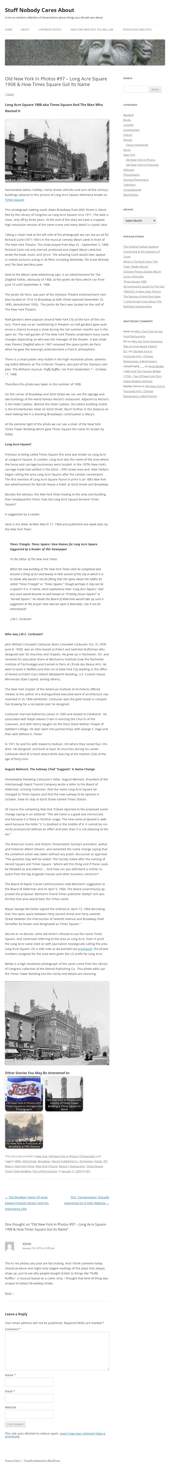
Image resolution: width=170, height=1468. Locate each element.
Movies (127, 140)
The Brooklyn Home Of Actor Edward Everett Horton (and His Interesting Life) (27, 1203)
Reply (8, 1293)
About (25, 29)
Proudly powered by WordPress (42, 1460)
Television (129, 185)
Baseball (128, 115)
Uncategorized (132, 190)
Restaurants (77, 1166)
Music (127, 150)
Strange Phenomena (136, 180)
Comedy (128, 125)
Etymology (86, 1161)
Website (10, 1407)
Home (8, 29)
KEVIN (27, 1244)
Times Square (14, 200)
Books (127, 120)
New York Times (24, 1166)
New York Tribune (47, 1166)
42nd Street (29, 1161)
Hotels (98, 1161)
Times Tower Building (18, 1171)
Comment (13, 1329)
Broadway (44, 1161)
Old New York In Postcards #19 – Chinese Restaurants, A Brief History (140, 356)
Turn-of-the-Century (44, 1171)
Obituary (128, 170)
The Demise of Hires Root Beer (142, 296)
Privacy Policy (13, 1460)
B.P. (88, 1171)
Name (10, 1375)
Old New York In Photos (63, 1156)
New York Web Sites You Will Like (92, 29)
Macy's (9, 1166)
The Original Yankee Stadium (141, 246)
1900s (17, 1161)
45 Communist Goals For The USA (143, 286)
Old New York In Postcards (142, 165)
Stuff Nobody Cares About (39, 10)
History (127, 135)
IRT (105, 1161)
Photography (87, 1156)
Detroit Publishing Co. (65, 1161)
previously (85, 949)
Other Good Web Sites (137, 29)
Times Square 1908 (134, 281)
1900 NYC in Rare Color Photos (142, 291)
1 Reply (9, 94)
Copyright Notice (50, 29)
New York (41, 1156)
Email (10, 1391)
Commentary (131, 130)
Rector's (64, 1166)
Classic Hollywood (137, 145)
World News (130, 195)
